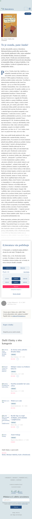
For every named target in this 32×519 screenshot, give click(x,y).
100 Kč (7, 282)
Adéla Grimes (14, 374)
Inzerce (12, 480)
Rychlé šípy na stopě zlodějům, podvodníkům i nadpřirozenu (19, 418)
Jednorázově (9, 268)
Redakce (15, 477)
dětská (13, 354)
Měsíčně (22, 268)
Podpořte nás (23, 477)
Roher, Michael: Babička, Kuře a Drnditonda (16, 455)
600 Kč (25, 282)
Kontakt (19, 480)
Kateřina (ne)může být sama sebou (20, 385)
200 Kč (7, 278)
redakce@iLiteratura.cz (18, 316)
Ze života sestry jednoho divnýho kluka (19, 351)
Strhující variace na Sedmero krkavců (20, 368)
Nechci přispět (17, 294)
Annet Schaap (15, 435)
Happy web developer (17, 514)
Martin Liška (14, 424)
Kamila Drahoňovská (16, 406)
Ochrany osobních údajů (23, 503)
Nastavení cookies (16, 487)
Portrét (13, 442)
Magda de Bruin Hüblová (17, 440)
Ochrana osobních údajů (16, 484)
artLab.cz (18, 512)
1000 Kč (25, 278)
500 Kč (16, 278)
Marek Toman (14, 391)
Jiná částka (26, 272)
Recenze (13, 359)
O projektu (8, 477)
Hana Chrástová (14, 357)
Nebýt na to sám (16, 401)
